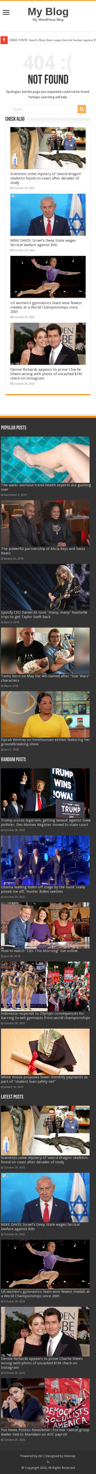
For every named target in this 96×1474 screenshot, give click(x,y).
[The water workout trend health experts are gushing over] (45, 460)
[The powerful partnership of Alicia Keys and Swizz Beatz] (45, 523)
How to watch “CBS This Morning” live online (39, 951)
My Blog (48, 11)
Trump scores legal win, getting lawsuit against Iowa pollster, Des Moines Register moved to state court (46, 822)
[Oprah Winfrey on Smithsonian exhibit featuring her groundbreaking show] (45, 714)
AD (40, 1456)
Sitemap (70, 1456)
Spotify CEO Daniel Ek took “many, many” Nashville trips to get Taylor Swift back (44, 614)
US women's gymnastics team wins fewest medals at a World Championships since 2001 (46, 307)
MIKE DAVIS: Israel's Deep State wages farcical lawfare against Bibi (43, 242)
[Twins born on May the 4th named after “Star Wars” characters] (45, 651)
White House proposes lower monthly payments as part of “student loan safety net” (44, 1079)
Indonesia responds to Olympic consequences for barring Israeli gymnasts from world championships (45, 1015)
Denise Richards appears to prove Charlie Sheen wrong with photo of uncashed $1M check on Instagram (46, 373)
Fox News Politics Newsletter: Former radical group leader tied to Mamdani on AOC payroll (45, 1432)
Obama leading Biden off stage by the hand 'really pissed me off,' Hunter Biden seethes (43, 889)
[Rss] (48, 1462)
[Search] (82, 109)
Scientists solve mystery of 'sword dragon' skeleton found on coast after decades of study (45, 178)
